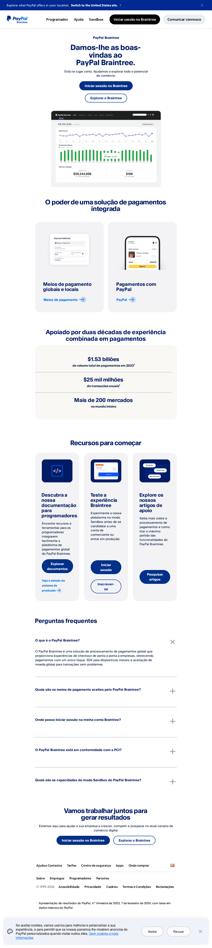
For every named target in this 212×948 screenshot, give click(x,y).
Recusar (178, 931)
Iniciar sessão (106, 567)
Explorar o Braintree (106, 98)
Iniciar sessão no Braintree (106, 86)
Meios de (60, 300)
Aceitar (152, 931)
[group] (69, 267)
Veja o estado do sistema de (53, 585)
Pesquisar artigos (155, 576)
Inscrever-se (106, 586)
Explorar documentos (57, 566)
